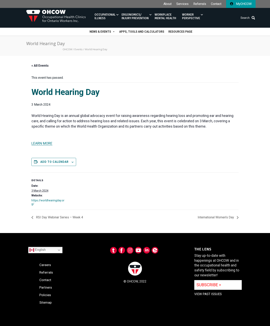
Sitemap (45, 302)
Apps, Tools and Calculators (141, 31)
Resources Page (180, 31)
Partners (45, 287)
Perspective (191, 16)
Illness (105, 16)
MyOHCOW (243, 4)
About (167, 4)
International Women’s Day (216, 217)
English (40, 249)
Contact (216, 4)
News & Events (100, 31)
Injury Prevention (135, 16)
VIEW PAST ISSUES (208, 294)
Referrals (199, 4)
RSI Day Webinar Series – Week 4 (59, 217)
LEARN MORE (41, 143)
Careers (45, 265)
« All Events (40, 65)
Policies (45, 295)
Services (182, 4)
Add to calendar (54, 161)
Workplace (165, 16)
